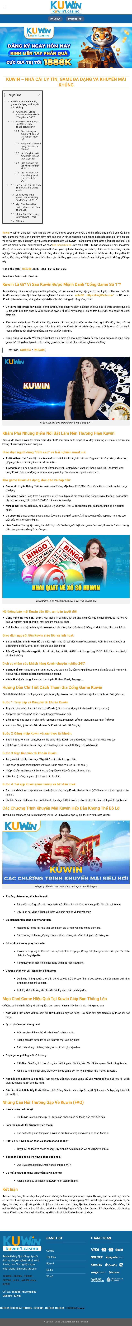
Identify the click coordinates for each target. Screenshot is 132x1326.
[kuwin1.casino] (66, 7)
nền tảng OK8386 (61, 245)
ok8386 (15, 1291)
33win (17, 1295)
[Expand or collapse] (39, 95)
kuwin (80, 1308)
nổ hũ (16, 1280)
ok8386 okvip (28, 1280)
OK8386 (26, 268)
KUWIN (6, 1284)
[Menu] (4, 7)
